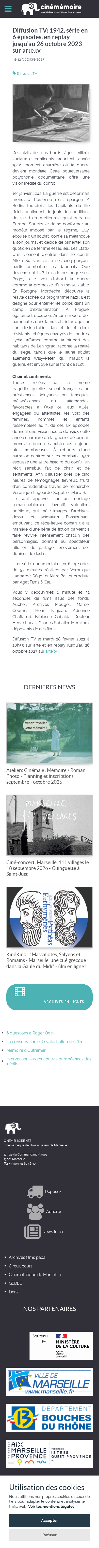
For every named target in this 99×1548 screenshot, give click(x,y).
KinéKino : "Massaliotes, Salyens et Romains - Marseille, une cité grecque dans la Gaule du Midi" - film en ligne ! (46, 960)
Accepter (49, 1520)
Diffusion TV (26, 73)
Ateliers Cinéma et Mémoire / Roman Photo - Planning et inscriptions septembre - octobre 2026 (46, 776)
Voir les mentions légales (51, 1506)
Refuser (49, 1535)
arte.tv (51, 651)
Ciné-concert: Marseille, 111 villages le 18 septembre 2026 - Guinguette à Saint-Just (47, 868)
